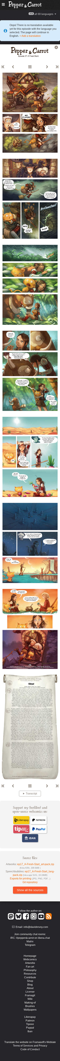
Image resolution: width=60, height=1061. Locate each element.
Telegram (30, 945)
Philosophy (30, 970)
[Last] (56, 67)
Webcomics (30, 959)
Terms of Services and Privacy (30, 1045)
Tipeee (30, 1024)
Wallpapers (30, 1009)
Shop (30, 981)
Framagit (30, 995)
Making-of (30, 1002)
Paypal (30, 1027)
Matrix (30, 941)
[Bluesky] (19, 918)
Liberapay (30, 1017)
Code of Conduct (30, 1049)
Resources (30, 973)
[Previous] (13, 67)
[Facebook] (26, 918)
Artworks (30, 963)
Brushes (30, 1006)
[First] (3, 67)
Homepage (30, 956)
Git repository (30, 882)
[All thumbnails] (30, 67)
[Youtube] (41, 918)
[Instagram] (34, 918)
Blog (30, 984)
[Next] (47, 67)
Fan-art (30, 966)
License (30, 991)
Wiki (30, 999)
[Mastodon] (11, 918)
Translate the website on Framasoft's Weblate (30, 1042)
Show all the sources (30, 890)
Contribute (30, 977)
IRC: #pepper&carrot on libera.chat (30, 938)
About (30, 988)
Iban (30, 1031)
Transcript (31, 793)
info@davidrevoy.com (36, 927)
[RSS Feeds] (48, 918)
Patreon (30, 1020)
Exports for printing (30, 878)
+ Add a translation (30, 36)
